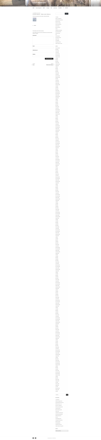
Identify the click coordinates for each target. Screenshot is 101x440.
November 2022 (58, 55)
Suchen (67, 13)
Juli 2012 (57, 149)
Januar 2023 (57, 52)
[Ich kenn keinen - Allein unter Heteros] (34, 21)
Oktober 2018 (57, 83)
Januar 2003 (57, 316)
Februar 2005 (57, 279)
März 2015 (57, 105)
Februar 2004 (57, 297)
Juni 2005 (57, 273)
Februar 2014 (57, 122)
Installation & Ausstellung (59, 30)
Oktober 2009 (57, 197)
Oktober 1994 (57, 383)
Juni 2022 (57, 58)
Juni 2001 (57, 341)
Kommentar (35, 35)
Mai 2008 (57, 222)
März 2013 (57, 137)
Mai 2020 (57, 78)
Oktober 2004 (57, 285)
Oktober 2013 (57, 128)
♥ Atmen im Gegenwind (58, 18)
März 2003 (57, 313)
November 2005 (58, 266)
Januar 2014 (57, 124)
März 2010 (57, 190)
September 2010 (58, 181)
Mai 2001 (57, 342)
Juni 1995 (57, 382)
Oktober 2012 (57, 144)
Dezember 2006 (58, 247)
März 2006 (57, 260)
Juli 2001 (57, 339)
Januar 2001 (57, 348)
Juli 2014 (57, 115)
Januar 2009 (57, 210)
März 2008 (57, 225)
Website (34, 54)
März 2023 (57, 49)
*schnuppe (57, 399)
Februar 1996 (57, 379)
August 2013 (57, 131)
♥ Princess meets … (58, 21)
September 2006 (58, 251)
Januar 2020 (57, 80)
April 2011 (57, 171)
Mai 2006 (57, 257)
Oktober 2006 (57, 250)
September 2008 (58, 216)
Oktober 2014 (57, 112)
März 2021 (57, 71)
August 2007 (57, 235)
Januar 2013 (57, 140)
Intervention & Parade (58, 31)
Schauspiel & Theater (58, 37)
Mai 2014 (57, 118)
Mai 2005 (57, 275)
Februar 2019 (57, 81)
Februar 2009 (57, 209)
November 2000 (58, 351)
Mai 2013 (57, 134)
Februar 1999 (57, 370)
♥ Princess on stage (58, 405)
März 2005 (57, 278)
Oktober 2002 (57, 320)
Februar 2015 (57, 106)
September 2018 (58, 84)
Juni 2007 (57, 238)
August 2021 (57, 65)
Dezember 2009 (58, 194)
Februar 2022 (57, 62)
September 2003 (58, 304)
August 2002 (57, 323)
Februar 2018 (57, 90)
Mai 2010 (57, 187)
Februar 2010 (57, 191)
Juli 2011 (57, 166)
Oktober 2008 (57, 215)
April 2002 (57, 326)
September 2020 (58, 77)
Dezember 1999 (58, 361)
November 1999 (58, 363)
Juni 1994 (57, 386)
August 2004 (57, 288)
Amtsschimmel (57, 25)
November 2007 (58, 231)
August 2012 (57, 147)
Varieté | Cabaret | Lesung (59, 43)
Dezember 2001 (58, 332)
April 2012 (57, 153)
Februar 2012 (57, 156)
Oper (56, 34)
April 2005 (57, 276)
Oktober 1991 (57, 389)
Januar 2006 (57, 263)
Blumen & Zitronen (58, 27)
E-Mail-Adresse (35, 50)
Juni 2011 (57, 168)
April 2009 (57, 206)
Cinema (35, 25)
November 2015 (58, 93)
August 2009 (57, 200)
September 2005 (58, 269)
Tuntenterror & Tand (58, 424)
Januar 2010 (57, 193)
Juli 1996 (57, 376)
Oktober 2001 (57, 335)
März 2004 (57, 295)
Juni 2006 (57, 256)
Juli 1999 (57, 366)
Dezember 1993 (58, 388)
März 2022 (57, 61)
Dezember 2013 (58, 125)
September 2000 (58, 354)
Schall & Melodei (58, 418)
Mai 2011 (57, 169)
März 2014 (57, 121)
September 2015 (58, 96)
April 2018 (57, 87)
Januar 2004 (57, 298)
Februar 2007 (57, 244)
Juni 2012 (57, 150)
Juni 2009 (57, 203)
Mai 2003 (57, 310)
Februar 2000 (57, 360)
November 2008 (58, 213)
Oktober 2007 (57, 232)
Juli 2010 (57, 184)
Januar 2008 (57, 228)
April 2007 (57, 241)
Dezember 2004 (58, 282)
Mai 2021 (57, 68)
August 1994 (57, 385)
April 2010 (57, 188)
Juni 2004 (57, 291)
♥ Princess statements (58, 24)
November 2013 (58, 127)
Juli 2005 (57, 272)
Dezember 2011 (58, 159)
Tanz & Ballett (57, 40)
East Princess (39, 3)
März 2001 (57, 345)
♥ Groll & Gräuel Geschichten (59, 402)
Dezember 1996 (58, 373)
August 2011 (57, 165)
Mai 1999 (57, 367)
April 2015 (57, 103)
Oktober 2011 (57, 162)
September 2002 (58, 322)
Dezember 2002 (58, 317)
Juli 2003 (57, 307)
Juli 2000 (57, 357)
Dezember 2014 (58, 109)
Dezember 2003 (58, 300)
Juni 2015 (57, 100)
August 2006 (57, 253)
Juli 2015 (57, 99)
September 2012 (58, 146)
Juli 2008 (57, 219)
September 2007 (58, 234)
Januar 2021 (57, 74)
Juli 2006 (57, 254)
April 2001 (57, 344)
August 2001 (57, 338)
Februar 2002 (57, 329)
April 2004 (57, 294)
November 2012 (58, 143)
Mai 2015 (57, 102)
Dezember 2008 (58, 212)
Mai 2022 (57, 59)
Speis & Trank (57, 421)
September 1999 (58, 364)
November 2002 (58, 319)
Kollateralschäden (58, 415)
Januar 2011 (57, 175)
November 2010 (58, 178)
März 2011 (57, 172)
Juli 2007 (57, 237)
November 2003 (58, 301)
